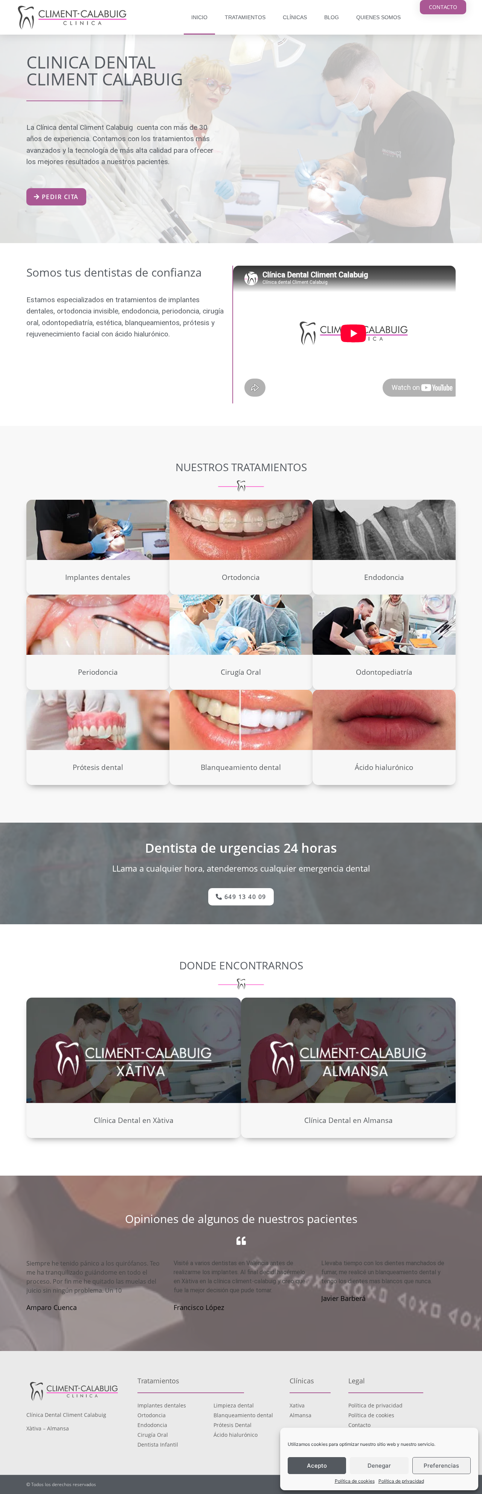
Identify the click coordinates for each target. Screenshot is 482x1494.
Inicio (199, 17)
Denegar (379, 1465)
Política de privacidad (401, 1481)
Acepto (317, 1465)
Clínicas (295, 17)
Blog (331, 17)
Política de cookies (355, 1481)
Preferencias (441, 1465)
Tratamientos (245, 17)
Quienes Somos (378, 17)
